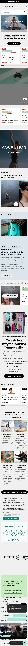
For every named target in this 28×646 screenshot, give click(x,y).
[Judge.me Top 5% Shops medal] (14, 533)
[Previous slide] (10, 30)
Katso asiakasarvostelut (11, 518)
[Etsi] (25, 12)
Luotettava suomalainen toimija (13, 595)
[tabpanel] (14, 248)
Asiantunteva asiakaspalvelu (12, 590)
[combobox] (14, 12)
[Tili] (23, 7)
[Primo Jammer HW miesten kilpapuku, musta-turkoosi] (10, 390)
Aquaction (5, 115)
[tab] (9, 215)
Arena (4, 395)
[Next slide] (18, 30)
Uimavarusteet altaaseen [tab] (10, 283)
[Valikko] (2, 7)
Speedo (4, 55)
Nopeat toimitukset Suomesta (13, 593)
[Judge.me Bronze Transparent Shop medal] (6, 533)
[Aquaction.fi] (8, 557)
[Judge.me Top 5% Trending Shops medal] (21, 533)
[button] (13, 29)
